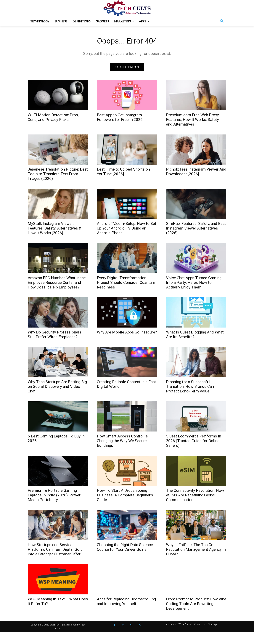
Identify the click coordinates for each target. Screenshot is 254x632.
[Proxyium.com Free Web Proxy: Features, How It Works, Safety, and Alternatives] (196, 95)
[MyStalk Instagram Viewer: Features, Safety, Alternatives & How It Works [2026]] (58, 204)
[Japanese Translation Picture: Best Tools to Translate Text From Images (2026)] (58, 149)
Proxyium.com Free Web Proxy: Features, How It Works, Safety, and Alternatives (193, 119)
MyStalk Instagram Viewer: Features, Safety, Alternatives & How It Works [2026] (54, 228)
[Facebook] (114, 625)
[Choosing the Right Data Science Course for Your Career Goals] (127, 525)
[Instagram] (123, 625)
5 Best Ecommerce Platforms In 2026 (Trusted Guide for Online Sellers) (193, 441)
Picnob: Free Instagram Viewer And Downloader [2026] (196, 171)
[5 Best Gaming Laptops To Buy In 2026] (58, 416)
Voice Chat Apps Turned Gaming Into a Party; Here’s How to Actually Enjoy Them (193, 282)
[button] (221, 21)
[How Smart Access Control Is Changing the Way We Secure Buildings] (127, 416)
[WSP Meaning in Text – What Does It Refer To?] (58, 579)
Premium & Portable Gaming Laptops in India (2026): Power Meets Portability (54, 495)
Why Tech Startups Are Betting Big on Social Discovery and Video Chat (57, 386)
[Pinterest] (131, 625)
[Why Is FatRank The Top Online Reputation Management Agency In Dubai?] (196, 525)
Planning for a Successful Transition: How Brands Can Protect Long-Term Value (190, 386)
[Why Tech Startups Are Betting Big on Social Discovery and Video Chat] (58, 362)
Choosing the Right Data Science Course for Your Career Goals (125, 547)
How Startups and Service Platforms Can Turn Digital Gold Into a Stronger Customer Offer (55, 549)
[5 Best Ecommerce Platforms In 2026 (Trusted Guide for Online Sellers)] (196, 416)
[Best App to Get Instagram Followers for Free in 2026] (127, 95)
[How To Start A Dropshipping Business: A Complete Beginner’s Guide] (127, 471)
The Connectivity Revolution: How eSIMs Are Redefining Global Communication (195, 495)
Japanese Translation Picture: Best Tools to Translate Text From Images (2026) (58, 174)
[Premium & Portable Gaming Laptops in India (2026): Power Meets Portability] (58, 471)
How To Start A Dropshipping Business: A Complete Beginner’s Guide (125, 495)
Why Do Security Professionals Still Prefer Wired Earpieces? (54, 334)
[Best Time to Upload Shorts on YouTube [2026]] (127, 149)
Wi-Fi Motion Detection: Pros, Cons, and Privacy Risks (53, 117)
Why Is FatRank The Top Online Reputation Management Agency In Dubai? (196, 549)
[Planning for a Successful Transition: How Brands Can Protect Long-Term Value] (196, 362)
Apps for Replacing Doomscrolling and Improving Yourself (126, 601)
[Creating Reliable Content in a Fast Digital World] (127, 362)
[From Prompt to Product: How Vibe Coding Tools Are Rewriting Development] (196, 579)
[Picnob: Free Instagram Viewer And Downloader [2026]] (196, 149)
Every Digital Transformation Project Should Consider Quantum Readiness (126, 282)
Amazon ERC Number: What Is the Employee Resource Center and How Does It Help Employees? (57, 282)
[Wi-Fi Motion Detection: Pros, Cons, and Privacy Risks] (58, 95)
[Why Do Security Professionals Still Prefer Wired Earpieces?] (58, 312)
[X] (139, 625)
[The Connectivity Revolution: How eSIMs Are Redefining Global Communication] (196, 471)
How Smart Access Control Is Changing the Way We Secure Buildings (122, 441)
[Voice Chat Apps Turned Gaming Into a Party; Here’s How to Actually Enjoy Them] (196, 258)
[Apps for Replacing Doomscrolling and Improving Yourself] (127, 579)
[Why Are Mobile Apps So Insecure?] (127, 312)
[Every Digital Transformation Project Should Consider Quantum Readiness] (127, 258)
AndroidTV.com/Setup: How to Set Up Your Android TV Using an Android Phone (126, 228)
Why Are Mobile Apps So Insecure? (127, 332)
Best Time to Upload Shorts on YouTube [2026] (123, 171)
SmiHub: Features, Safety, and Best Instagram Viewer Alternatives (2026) (196, 228)
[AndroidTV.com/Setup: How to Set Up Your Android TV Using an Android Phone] (127, 204)
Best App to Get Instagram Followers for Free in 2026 (120, 117)
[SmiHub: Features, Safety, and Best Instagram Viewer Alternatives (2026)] (196, 204)
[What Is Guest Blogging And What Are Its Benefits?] (196, 312)
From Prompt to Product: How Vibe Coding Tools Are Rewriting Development (196, 604)
